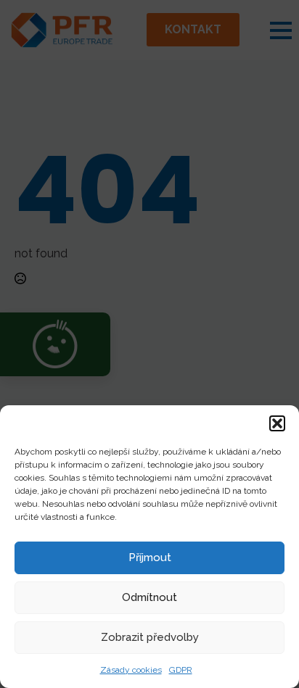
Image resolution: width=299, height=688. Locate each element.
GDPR (180, 670)
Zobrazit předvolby (150, 637)
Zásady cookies (131, 670)
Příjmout (149, 557)
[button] (277, 423)
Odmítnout (149, 597)
